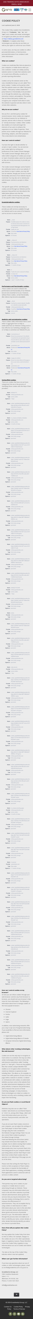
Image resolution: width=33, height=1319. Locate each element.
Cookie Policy (18, 1307)
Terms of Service (19, 1309)
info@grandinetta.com (9, 1285)
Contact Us (8, 1307)
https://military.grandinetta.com (13, 39)
